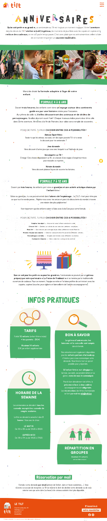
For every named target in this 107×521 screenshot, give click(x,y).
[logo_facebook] (89, 515)
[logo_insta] (93, 515)
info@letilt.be (86, 393)
